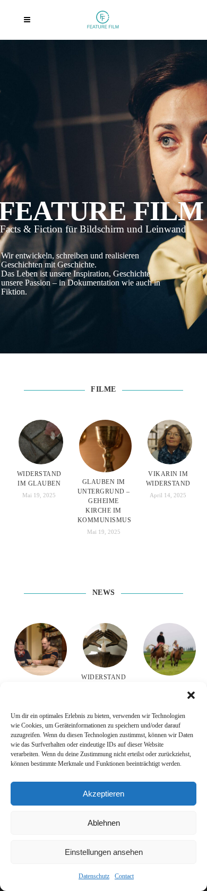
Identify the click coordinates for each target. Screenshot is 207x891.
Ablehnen (104, 822)
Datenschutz (94, 876)
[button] (191, 695)
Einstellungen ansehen (104, 852)
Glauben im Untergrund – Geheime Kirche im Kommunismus (104, 501)
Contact (124, 876)
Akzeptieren (103, 793)
